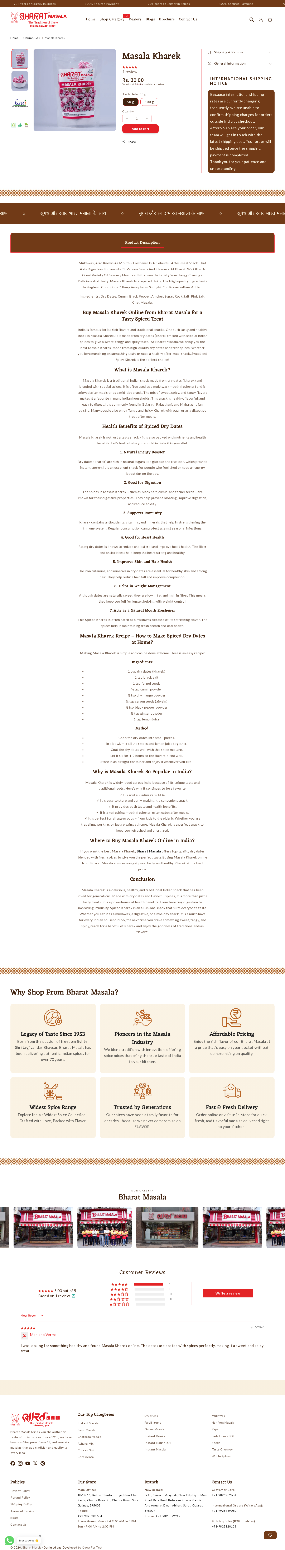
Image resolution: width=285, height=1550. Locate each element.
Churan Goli (31, 38)
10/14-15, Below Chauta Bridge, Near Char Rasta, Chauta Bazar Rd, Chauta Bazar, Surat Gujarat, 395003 (109, 1500)
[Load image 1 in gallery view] (19, 59)
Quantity (128, 111)
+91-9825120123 (224, 1526)
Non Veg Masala (223, 1422)
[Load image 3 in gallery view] (19, 103)
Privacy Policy (20, 1491)
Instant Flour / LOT (158, 1442)
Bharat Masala (32, 1547)
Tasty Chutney (222, 1449)
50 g (130, 102)
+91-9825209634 (90, 1516)
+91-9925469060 (224, 1510)
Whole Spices (221, 1456)
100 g (149, 102)
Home (14, 38)
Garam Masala (154, 1429)
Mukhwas (218, 1415)
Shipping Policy (21, 1504)
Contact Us (18, 1524)
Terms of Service (22, 1511)
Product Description (142, 242)
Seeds (216, 1442)
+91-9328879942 (168, 1516)
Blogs (14, 1517)
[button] (251, 19)
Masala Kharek (55, 38)
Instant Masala (88, 1423)
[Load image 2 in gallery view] (19, 81)
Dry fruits (151, 1415)
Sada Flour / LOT (223, 1436)
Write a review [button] (228, 1293)
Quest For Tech (92, 1547)
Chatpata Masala (89, 1436)
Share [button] (132, 141)
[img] (28, 1327)
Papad (216, 1429)
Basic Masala (87, 1430)
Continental (86, 1457)
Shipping (139, 84)
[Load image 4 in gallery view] (19, 125)
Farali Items (153, 1422)
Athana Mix (86, 1443)
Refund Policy (20, 1497)
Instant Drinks (155, 1436)
